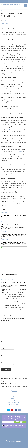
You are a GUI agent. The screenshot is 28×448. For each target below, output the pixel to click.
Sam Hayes (5, 20)
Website (3, 355)
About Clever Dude (13, 404)
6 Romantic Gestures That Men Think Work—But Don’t (13, 225)
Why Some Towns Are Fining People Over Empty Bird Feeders (13, 216)
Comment (3, 324)
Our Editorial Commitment (13, 406)
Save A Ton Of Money (13, 402)
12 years (11, 129)
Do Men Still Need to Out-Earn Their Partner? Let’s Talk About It (13, 283)
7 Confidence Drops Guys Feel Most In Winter (12, 242)
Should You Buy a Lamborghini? (9, 274)
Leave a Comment (6, 23)
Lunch (13, 400)
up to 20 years (19, 151)
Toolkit (13, 396)
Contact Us (18, 441)
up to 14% (7, 91)
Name (2, 341)
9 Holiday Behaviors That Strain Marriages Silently (14, 234)
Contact (13, 398)
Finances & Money (5, 10)
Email (2, 348)
